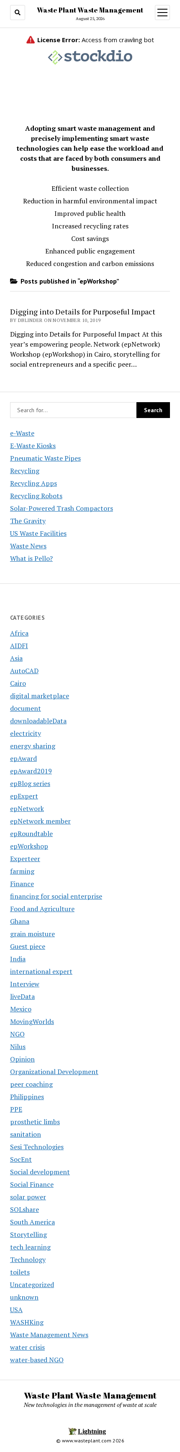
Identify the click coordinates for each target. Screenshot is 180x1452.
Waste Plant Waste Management (90, 10)
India (18, 958)
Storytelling (28, 1234)
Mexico (20, 1009)
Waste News (28, 545)
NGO (17, 1034)
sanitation (25, 1134)
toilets (20, 1272)
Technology (28, 1259)
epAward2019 (31, 770)
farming (22, 871)
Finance (22, 883)
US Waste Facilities (38, 533)
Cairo (18, 683)
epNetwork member (40, 821)
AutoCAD (24, 670)
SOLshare (24, 1209)
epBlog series (30, 783)
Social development (40, 1171)
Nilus (18, 1046)
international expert (41, 971)
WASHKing (27, 1322)
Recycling (24, 470)
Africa (19, 633)
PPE (16, 1109)
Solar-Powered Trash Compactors (61, 508)
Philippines (27, 1096)
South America (32, 1221)
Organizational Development (54, 1071)
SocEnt (21, 1159)
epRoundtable (31, 833)
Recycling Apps (33, 483)
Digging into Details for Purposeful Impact (82, 312)
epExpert (24, 796)
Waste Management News (49, 1334)
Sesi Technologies (37, 1146)
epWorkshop (29, 846)
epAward (23, 758)
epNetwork (27, 808)
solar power (28, 1196)
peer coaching (31, 1084)
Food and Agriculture (42, 908)
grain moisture (32, 933)
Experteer (25, 858)
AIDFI (19, 645)
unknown (24, 1297)
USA (16, 1309)
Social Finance (32, 1184)
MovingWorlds (32, 1021)
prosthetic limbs (35, 1121)
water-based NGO (37, 1359)
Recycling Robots (36, 495)
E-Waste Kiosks (33, 445)
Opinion (22, 1059)
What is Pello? (31, 558)
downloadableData (38, 720)
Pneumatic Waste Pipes (45, 458)
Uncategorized (32, 1284)
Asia (16, 658)
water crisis (27, 1347)
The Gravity (28, 520)
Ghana (19, 921)
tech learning (30, 1247)
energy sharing (32, 745)
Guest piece (27, 946)
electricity (25, 733)
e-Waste (22, 433)
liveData (22, 996)
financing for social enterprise (56, 896)
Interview (24, 983)
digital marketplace (39, 695)
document (25, 708)
